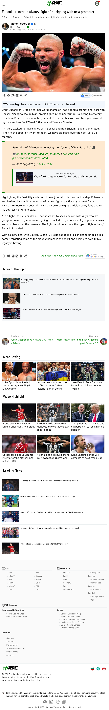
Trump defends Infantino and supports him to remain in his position (87, 426)
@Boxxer (21, 153)
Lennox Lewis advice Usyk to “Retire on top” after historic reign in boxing (52, 385)
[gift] (97, 3)
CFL (37, 586)
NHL (38, 572)
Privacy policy (12, 645)
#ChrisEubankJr (38, 153)
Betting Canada (97, 596)
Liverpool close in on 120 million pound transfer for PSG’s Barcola (49, 481)
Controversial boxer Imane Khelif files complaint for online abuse (50, 294)
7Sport (5, 17)
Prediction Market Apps (16, 616)
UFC (38, 583)
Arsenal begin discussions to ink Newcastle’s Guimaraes (53, 456)
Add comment (98, 95)
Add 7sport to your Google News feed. (62, 255)
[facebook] (44, 686)
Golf (38, 589)
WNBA (38, 579)
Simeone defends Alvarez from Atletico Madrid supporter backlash (49, 528)
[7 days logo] (54, 3)
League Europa (97, 579)
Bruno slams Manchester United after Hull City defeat (18, 425)
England (66, 572)
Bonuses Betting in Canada (73, 619)
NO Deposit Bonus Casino (72, 622)
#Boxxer (55, 153)
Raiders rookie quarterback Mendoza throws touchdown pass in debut (53, 426)
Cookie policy (12, 652)
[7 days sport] (10, 669)
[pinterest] (65, 686)
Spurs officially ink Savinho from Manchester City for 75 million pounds (51, 512)
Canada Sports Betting (71, 614)
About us (10, 641)
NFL (10, 572)
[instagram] (58, 686)
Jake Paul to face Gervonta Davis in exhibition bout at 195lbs (86, 385)
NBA (10, 579)
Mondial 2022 (69, 589)
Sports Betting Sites (15, 614)
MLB (10, 589)
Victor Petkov (18, 23)
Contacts (10, 638)
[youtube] (51, 686)
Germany (67, 583)
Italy (65, 579)
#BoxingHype (71, 153)
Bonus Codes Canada (70, 616)
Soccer (39, 576)
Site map (10, 655)
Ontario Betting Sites (70, 628)
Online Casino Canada (70, 625)
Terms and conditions (15, 648)
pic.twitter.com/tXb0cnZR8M (30, 158)
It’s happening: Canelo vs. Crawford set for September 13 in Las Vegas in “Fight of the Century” (59, 280)
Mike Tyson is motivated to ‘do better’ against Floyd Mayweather (17, 385)
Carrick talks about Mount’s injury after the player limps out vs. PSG (17, 457)
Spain (65, 576)
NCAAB (12, 586)
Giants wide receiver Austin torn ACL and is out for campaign (47, 496)
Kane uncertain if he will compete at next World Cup (86, 456)
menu (3, 5)
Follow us (87, 95)
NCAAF (12, 576)
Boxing (16, 17)
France (66, 586)
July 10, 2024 (44, 164)
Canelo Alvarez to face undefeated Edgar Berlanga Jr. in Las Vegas (51, 309)
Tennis (11, 583)
